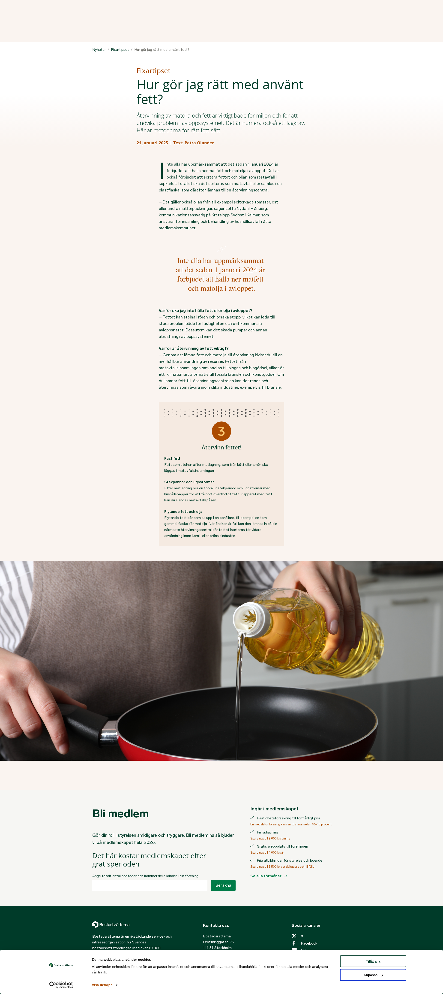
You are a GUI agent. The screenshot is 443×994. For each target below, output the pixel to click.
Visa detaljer (102, 985)
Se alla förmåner (265, 876)
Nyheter (99, 50)
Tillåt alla (373, 961)
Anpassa (370, 975)
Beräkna (223, 885)
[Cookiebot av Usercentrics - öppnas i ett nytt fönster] (61, 985)
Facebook (309, 943)
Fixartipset (120, 50)
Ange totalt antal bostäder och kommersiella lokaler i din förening (145, 876)
